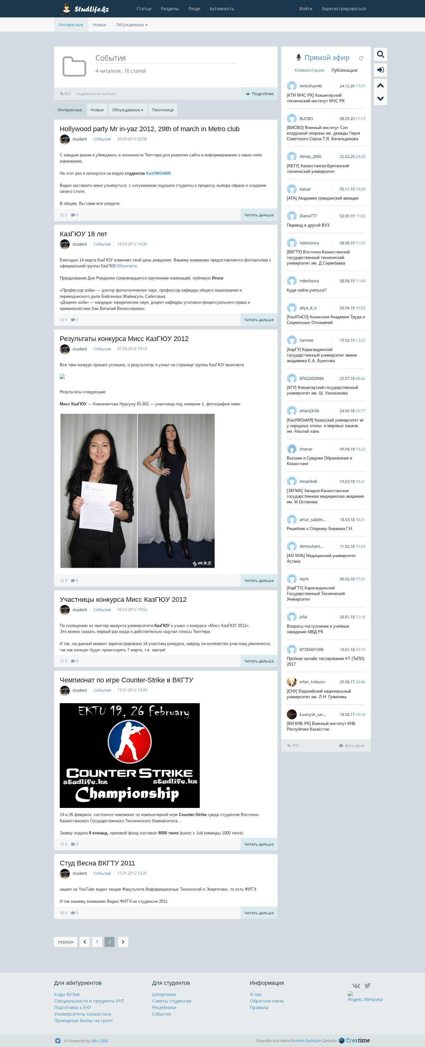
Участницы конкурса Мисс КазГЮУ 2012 (123, 599)
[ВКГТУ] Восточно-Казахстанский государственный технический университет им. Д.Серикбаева (318, 257)
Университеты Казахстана (82, 1014)
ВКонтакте (127, 266)
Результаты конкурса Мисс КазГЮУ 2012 (124, 339)
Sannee (306, 340)
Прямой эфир (327, 57)
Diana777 (308, 216)
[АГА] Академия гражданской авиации (322, 198)
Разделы (170, 9)
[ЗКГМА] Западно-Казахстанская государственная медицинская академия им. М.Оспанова (325, 496)
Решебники (164, 1007)
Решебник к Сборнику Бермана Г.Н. (320, 528)
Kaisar (305, 189)
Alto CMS (99, 1041)
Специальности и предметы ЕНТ (89, 1001)
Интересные (71, 24)
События (102, 139)
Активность (222, 9)
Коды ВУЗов (67, 994)
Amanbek (308, 481)
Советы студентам (171, 1001)
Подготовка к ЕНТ (72, 1007)
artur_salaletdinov (316, 519)
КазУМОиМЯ (158, 173)
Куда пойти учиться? (306, 290)
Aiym (304, 579)
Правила (259, 1007)
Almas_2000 (310, 156)
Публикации (344, 70)
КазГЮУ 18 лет (83, 234)
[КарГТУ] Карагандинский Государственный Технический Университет (316, 594)
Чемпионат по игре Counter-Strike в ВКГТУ (126, 680)
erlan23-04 (309, 410)
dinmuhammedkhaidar (321, 546)
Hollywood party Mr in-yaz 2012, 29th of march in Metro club (150, 129)
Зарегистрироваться (344, 9)
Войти (305, 9)
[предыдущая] (85, 942)
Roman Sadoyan (306, 1040)
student (79, 139)
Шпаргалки (164, 994)
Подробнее (262, 93)
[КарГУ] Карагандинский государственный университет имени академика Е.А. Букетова (322, 355)
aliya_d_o (308, 308)
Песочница (163, 110)
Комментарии (310, 70)
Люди (194, 9)
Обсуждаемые (130, 24)
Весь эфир (355, 745)
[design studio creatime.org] (354, 1040)
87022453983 (312, 378)
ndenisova (309, 243)
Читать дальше (259, 215)
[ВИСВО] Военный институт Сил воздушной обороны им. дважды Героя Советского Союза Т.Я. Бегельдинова (323, 133)
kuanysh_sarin (313, 714)
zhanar (306, 449)
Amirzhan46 (311, 86)
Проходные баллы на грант (83, 1020)
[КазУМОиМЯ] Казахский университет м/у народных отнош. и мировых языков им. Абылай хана (325, 426)
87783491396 (312, 649)
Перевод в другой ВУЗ (308, 225)
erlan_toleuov (312, 682)
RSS (67, 93)
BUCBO (306, 118)
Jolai (303, 617)
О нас (256, 994)
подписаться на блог (96, 93)
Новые (99, 24)
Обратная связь (267, 1001)
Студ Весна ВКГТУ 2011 (97, 863)
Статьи (144, 9)
